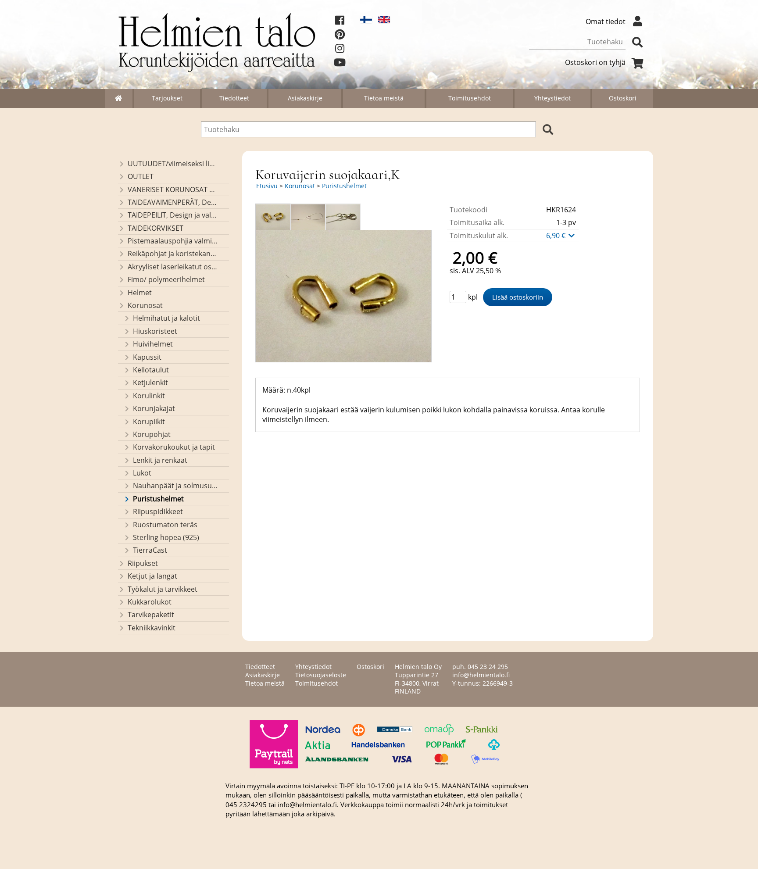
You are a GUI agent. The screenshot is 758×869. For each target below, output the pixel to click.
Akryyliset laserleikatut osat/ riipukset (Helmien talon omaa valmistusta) (173, 267)
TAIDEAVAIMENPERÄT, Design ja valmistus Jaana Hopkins (173, 202)
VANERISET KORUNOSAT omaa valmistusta (173, 189)
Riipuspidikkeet (158, 511)
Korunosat (145, 305)
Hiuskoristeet (155, 331)
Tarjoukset (167, 98)
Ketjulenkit (150, 382)
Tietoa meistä (384, 98)
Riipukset (143, 563)
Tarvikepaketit (151, 614)
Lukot (142, 473)
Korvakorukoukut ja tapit (174, 447)
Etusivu (267, 186)
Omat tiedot (606, 21)
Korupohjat (152, 434)
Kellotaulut (151, 370)
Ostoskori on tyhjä (595, 62)
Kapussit (147, 357)
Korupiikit (149, 421)
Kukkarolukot (150, 602)
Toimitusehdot (469, 98)
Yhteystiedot (552, 98)
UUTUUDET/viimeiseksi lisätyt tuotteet (173, 163)
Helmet (140, 292)
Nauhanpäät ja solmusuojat (175, 485)
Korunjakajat (154, 408)
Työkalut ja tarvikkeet (162, 589)
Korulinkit (149, 396)
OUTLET (141, 176)
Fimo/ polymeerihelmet (166, 279)
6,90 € (556, 235)
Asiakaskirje (305, 98)
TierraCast (150, 550)
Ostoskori (622, 98)
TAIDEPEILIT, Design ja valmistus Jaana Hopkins (173, 215)
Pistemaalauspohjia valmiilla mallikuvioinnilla (173, 241)
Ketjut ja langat (152, 576)
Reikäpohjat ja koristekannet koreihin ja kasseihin (173, 253)
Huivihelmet (153, 344)
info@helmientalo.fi (481, 675)
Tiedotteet (234, 98)
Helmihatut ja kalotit (166, 318)
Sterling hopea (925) (166, 537)
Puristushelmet (158, 499)
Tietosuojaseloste (320, 675)
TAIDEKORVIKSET (155, 228)
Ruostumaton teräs (165, 524)
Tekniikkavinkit (151, 628)
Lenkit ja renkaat (160, 460)
